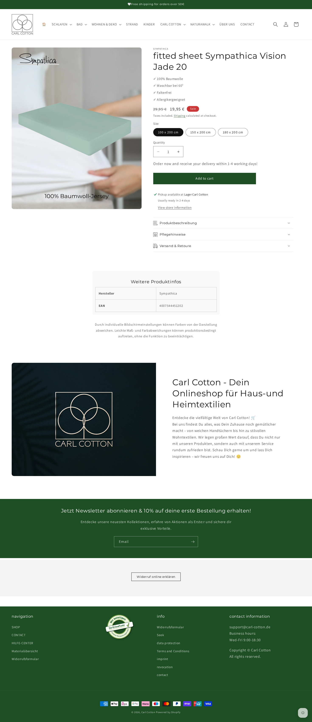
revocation (165, 667)
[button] (61, 24)
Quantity (159, 142)
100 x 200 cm (168, 132)
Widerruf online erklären (156, 577)
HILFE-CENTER (22, 643)
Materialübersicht (25, 651)
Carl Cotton (148, 712)
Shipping (179, 115)
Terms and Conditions (173, 651)
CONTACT (19, 635)
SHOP (16, 627)
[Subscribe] (193, 541)
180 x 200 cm (233, 132)
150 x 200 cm (200, 132)
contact (162, 675)
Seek (160, 635)
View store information (175, 207)
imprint (162, 659)
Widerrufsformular (25, 659)
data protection (168, 643)
